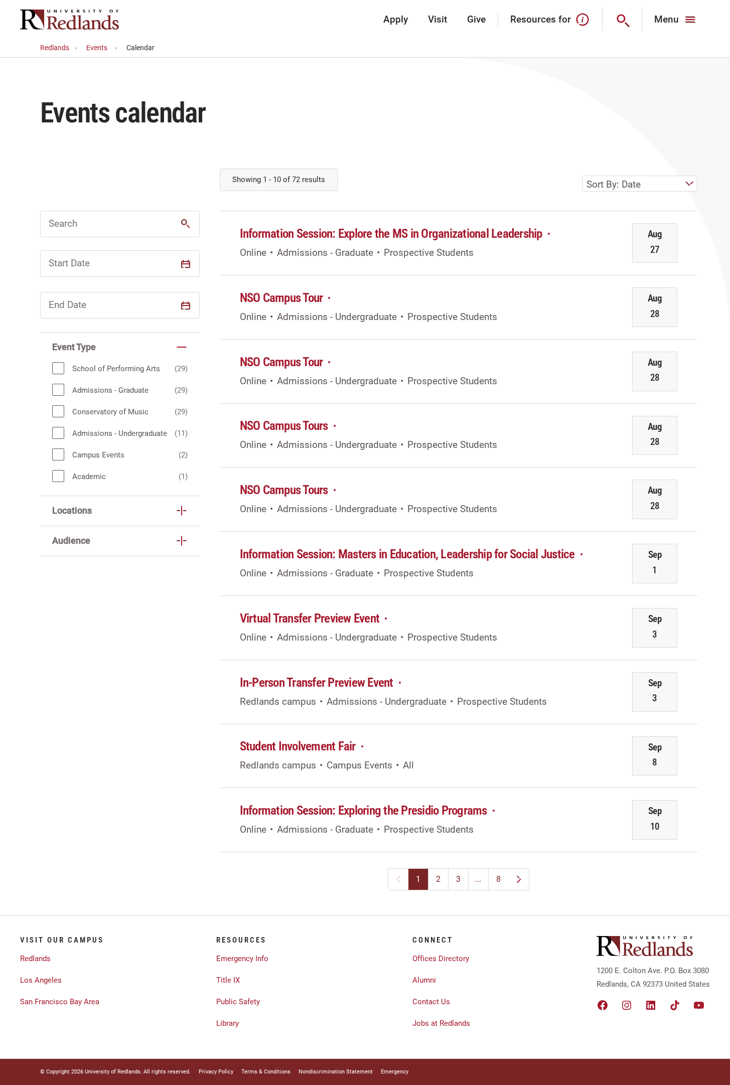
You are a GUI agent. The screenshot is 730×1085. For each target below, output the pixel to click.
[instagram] (627, 1005)
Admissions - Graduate (110, 390)
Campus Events (98, 454)
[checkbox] (58, 368)
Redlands (54, 48)
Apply (395, 19)
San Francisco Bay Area (59, 1001)
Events (96, 48)
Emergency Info (242, 958)
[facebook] (603, 1005)
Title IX (228, 980)
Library (227, 1023)
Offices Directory (440, 958)
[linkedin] (651, 1005)
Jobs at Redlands (441, 1023)
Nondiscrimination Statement (336, 1071)
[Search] (622, 19)
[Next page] (519, 879)
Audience (71, 540)
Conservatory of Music (110, 411)
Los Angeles (41, 980)
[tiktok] (675, 1005)
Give (476, 19)
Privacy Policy (216, 1071)
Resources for (540, 19)
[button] (186, 224)
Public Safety (238, 1001)
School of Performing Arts (116, 368)
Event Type (74, 347)
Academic (89, 476)
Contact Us (431, 1001)
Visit (437, 19)
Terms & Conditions (265, 1071)
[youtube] (699, 1005)
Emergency (394, 1071)
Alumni (424, 980)
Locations (72, 510)
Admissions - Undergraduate (119, 433)
